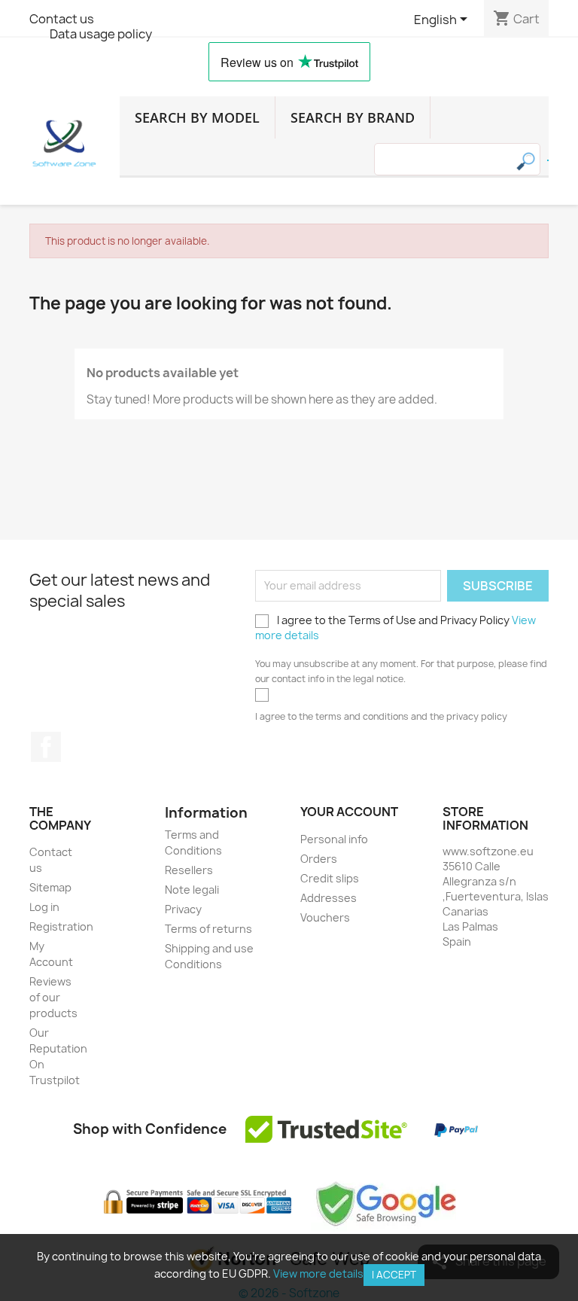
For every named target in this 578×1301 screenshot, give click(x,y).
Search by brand (353, 117)
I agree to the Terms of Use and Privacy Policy (395, 627)
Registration (61, 926)
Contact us (61, 19)
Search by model (197, 117)
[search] (548, 160)
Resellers (189, 870)
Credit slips (329, 878)
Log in (44, 907)
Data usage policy (101, 34)
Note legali (192, 889)
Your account (349, 811)
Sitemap (50, 887)
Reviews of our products (53, 997)
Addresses (328, 898)
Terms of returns (208, 929)
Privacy (183, 909)
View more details (318, 1273)
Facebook (46, 747)
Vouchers (325, 917)
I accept (394, 1274)
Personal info (334, 839)
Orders (318, 859)
